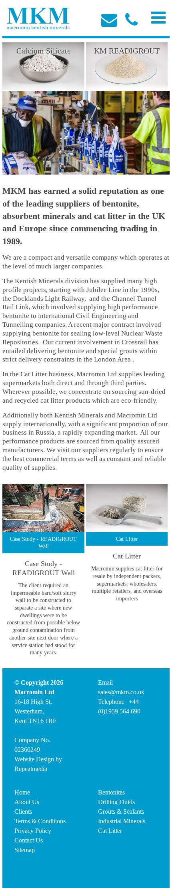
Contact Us (28, 840)
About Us (26, 802)
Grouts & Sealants (121, 811)
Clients (23, 811)
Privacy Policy (32, 830)
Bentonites (111, 792)
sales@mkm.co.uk (121, 692)
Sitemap (24, 849)
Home (22, 792)
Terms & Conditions (40, 821)
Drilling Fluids (116, 802)
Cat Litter (110, 830)
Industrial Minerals (121, 821)
